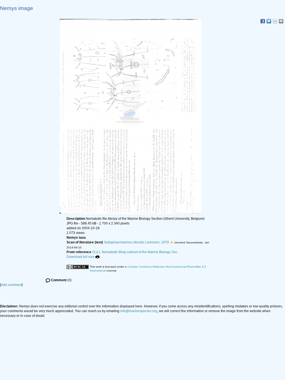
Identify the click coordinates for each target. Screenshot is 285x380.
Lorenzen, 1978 (136, 242)
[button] (171, 242)
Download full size (80, 257)
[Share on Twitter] (269, 21)
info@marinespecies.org (138, 311)
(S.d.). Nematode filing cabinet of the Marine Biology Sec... (136, 252)
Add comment (11, 285)
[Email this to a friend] (281, 21)
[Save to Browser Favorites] (275, 21)
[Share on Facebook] (263, 21)
